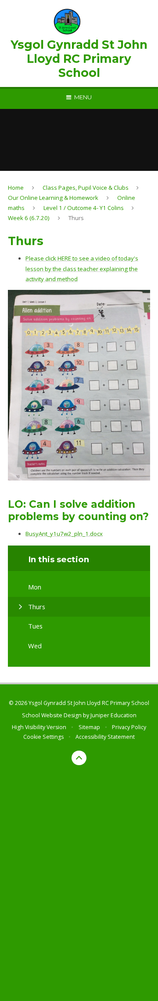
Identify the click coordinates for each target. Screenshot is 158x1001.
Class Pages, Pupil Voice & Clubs (86, 188)
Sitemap (89, 727)
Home (16, 188)
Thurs (76, 218)
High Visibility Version (39, 727)
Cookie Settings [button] (43, 737)
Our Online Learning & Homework (53, 198)
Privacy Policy (129, 727)
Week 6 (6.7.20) (29, 218)
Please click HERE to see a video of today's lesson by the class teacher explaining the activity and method (81, 268)
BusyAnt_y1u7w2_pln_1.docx (64, 534)
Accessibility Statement (105, 737)
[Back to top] (79, 758)
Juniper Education (113, 715)
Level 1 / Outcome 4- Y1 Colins (83, 208)
